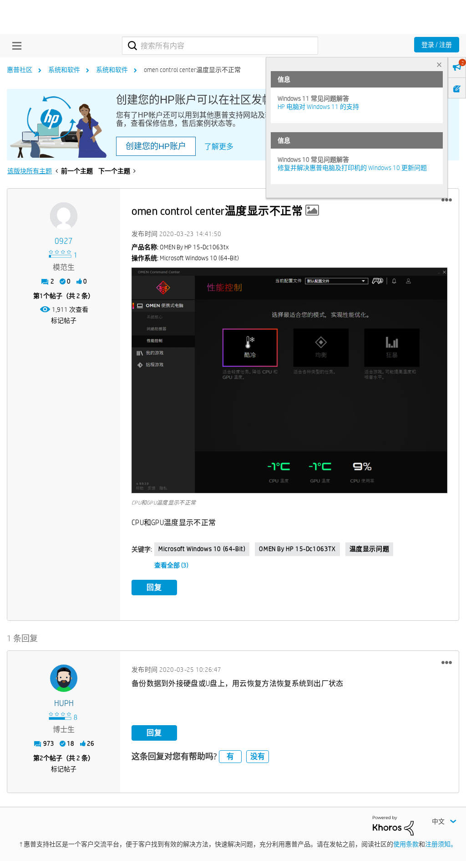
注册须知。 (441, 844)
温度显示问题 (370, 549)
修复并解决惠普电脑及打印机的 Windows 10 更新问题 (352, 168)
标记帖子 (63, 320)
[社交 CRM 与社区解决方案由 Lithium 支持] (393, 825)
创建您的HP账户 (156, 146)
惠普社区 (19, 70)
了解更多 (218, 146)
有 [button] (230, 756)
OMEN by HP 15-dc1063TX (297, 549)
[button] (447, 200)
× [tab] (439, 64)
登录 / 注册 (436, 45)
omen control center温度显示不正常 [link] (192, 70)
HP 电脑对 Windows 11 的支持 (318, 107)
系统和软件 (64, 70)
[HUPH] (63, 678)
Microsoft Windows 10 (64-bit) (201, 549)
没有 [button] (257, 756)
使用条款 (406, 844)
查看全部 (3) (171, 565)
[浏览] (14, 45)
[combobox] (220, 45)
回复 (154, 587)
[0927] (63, 216)
